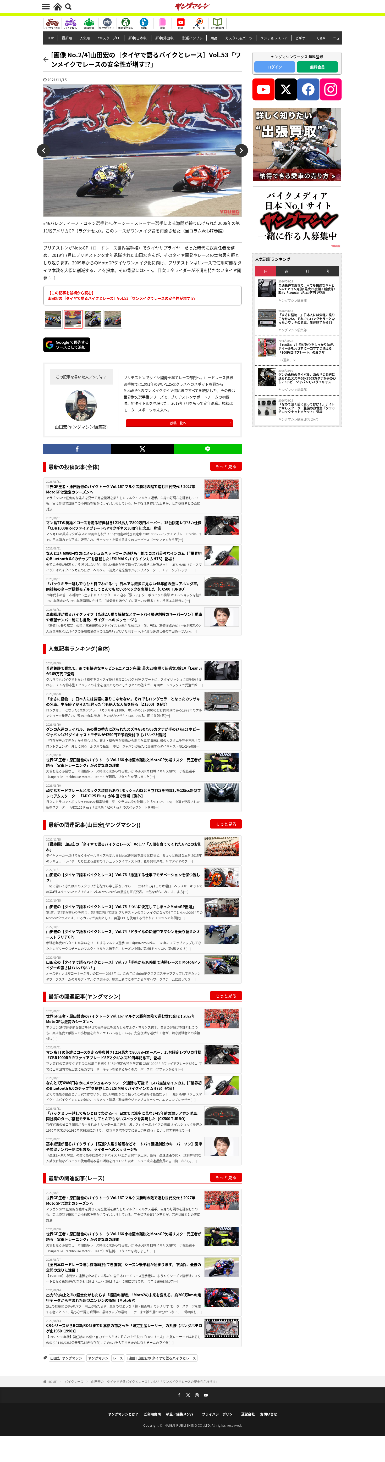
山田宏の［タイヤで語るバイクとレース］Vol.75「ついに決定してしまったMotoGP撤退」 (121, 906)
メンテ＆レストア (274, 37)
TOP (50, 37)
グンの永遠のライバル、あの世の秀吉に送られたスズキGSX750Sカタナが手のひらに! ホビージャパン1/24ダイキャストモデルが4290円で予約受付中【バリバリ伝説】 (123, 731)
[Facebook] (77, 449)
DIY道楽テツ (287, 360)
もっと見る (226, 466)
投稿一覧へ (178, 423)
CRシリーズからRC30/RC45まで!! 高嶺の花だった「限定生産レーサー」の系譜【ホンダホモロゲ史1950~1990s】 (124, 1328)
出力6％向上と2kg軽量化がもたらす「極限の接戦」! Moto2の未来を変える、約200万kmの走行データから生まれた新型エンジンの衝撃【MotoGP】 (123, 1297)
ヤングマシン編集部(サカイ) (298, 419)
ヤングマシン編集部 (292, 300)
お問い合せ (268, 1413)
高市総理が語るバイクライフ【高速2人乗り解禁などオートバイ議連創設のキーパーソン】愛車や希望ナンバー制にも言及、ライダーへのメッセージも (124, 617)
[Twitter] (142, 449)
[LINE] (208, 449)
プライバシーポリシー (219, 1413)
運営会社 (248, 1413)
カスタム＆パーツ (238, 37)
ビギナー (302, 37)
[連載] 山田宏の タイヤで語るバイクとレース (161, 1357)
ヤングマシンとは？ (123, 1413)
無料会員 (317, 66)
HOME (52, 1381)
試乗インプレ (192, 37)
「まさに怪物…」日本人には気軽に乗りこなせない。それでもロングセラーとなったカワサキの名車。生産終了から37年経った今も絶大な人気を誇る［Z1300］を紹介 (123, 701)
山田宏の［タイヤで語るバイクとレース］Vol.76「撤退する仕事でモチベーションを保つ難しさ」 (123, 877)
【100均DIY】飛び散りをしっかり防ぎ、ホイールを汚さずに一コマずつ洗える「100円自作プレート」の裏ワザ (307, 348)
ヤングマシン (98, 1357)
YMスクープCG (109, 37)
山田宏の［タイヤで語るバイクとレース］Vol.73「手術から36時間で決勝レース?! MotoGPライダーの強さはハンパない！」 (123, 964)
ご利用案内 (152, 1413)
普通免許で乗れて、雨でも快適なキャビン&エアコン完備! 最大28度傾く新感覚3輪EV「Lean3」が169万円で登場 (124, 670)
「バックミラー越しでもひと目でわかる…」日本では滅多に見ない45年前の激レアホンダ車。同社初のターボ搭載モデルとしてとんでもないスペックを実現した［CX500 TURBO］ (123, 586)
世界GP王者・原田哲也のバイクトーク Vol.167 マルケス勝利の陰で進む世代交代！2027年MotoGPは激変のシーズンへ (120, 489)
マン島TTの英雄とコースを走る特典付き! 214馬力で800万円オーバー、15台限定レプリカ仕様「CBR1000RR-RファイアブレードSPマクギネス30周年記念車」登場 (123, 525)
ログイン (274, 66)
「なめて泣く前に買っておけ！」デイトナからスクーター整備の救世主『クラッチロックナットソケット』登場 (306, 408)
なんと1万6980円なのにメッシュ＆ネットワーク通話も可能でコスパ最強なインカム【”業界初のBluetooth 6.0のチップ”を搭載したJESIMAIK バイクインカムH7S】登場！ (124, 556)
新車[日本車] (137, 37)
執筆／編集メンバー (181, 1413)
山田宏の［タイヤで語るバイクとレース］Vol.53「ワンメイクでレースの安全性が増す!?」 (154, 1381)
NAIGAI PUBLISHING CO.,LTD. (188, 1425)
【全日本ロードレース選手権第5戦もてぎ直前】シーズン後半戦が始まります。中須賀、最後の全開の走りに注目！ (123, 1267)
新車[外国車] (164, 37)
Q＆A (321, 37)
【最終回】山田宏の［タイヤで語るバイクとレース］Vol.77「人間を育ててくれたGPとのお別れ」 (123, 846)
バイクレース (74, 1381)
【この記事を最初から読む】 (122, 295)
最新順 (67, 37)
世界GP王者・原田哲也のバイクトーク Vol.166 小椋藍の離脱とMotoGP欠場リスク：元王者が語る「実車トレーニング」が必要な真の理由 (123, 762)
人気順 (85, 37)
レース (118, 1357)
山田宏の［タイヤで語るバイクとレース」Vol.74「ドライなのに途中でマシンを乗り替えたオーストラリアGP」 (123, 934)
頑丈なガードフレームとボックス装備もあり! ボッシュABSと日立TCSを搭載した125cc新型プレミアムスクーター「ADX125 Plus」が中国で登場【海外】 (123, 793)
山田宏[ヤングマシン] (67, 1357)
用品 (214, 37)
